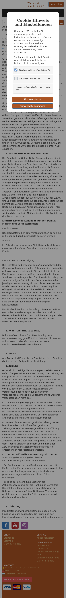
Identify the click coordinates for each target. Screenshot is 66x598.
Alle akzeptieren (32, 99)
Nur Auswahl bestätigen (32, 106)
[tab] (33, 70)
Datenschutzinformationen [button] (32, 88)
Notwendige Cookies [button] (33, 70)
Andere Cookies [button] (30, 78)
